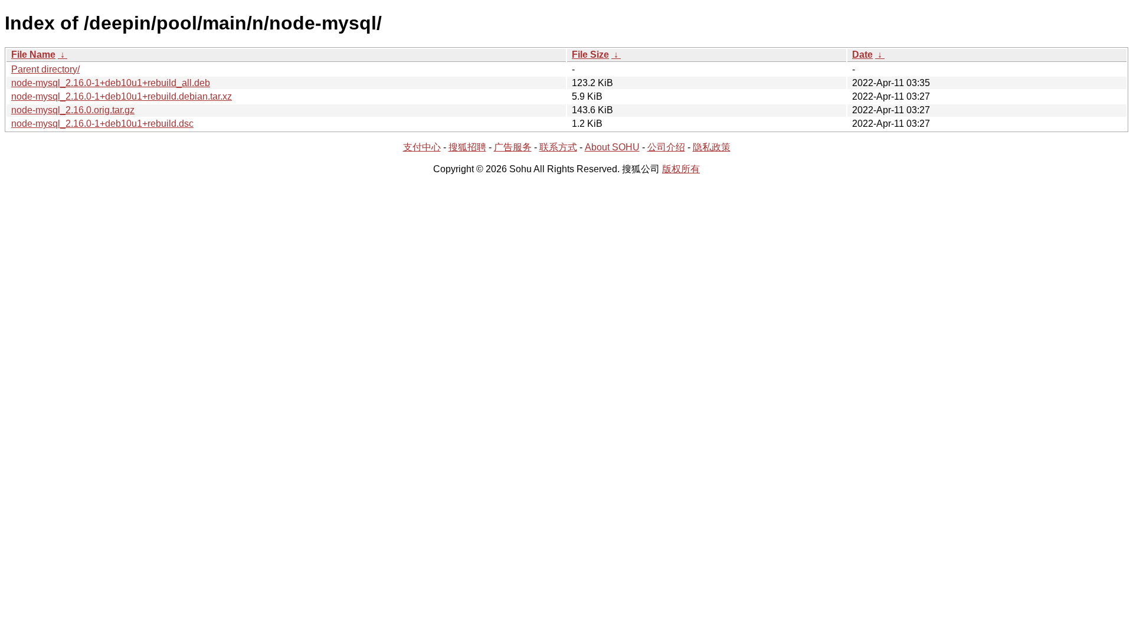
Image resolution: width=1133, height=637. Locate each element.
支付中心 (422, 147)
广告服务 (513, 147)
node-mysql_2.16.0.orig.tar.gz (73, 110)
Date (862, 55)
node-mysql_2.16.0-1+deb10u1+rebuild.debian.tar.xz (121, 96)
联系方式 (558, 147)
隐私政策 (712, 147)
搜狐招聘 (467, 147)
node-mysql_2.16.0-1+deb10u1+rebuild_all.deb (110, 83)
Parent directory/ (45, 69)
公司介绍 (666, 147)
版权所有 (681, 169)
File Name (33, 55)
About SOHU (612, 147)
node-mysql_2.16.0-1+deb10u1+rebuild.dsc (102, 124)
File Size (590, 55)
